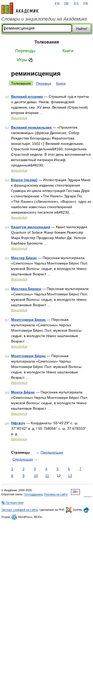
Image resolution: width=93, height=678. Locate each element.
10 (36, 476)
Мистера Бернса (26, 289)
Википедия (19, 118)
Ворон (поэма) (24, 180)
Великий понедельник (31, 127)
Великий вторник (27, 96)
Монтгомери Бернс (28, 320)
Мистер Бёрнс (24, 258)
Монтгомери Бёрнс (28, 356)
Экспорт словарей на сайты (19, 509)
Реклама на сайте (56, 494)
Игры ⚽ (25, 60)
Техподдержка (33, 494)
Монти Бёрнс (23, 392)
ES (76, 4)
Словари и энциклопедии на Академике (44, 19)
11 (47, 476)
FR (85, 4)
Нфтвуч (18, 423)
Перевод (43, 83)
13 (70, 476)
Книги (68, 51)
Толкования (46, 42)
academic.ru (19, 8)
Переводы (25, 51)
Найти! (81, 29)
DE (66, 4)
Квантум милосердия (30, 227)
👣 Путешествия (12, 502)
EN (57, 4)
